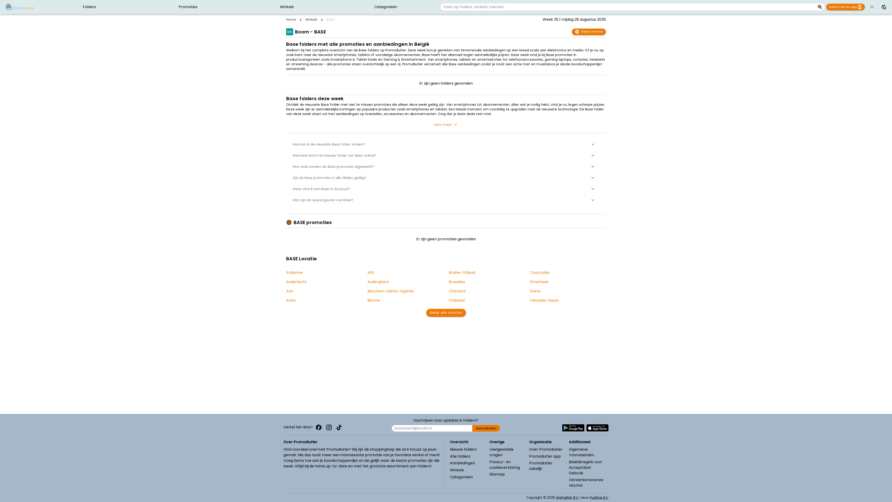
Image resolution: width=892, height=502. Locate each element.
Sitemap (497, 474)
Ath (370, 272)
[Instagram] (329, 427)
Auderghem (378, 281)
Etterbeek (539, 281)
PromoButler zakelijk (540, 465)
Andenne (294, 272)
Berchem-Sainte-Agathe (390, 291)
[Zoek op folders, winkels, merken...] (820, 6)
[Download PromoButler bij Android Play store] (573, 428)
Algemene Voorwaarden (581, 452)
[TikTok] (339, 427)
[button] (446, 144)
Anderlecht (296, 281)
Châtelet (457, 300)
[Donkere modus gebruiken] (884, 7)
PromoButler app (545, 456)
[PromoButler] (20, 7)
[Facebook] (319, 427)
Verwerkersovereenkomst (586, 482)
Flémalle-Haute (544, 300)
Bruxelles (457, 281)
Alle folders (460, 456)
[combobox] (628, 7)
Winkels (311, 19)
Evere (535, 291)
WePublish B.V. (567, 497)
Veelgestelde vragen (501, 452)
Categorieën (461, 477)
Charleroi (457, 291)
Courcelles (540, 272)
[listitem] (89, 6)
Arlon (291, 300)
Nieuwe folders (463, 449)
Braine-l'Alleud (462, 272)
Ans (289, 291)
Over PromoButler (545, 449)
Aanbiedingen (462, 463)
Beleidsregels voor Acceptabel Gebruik (585, 467)
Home (291, 19)
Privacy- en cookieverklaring (504, 464)
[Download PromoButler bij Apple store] (597, 428)
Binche (373, 300)
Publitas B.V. (599, 497)
